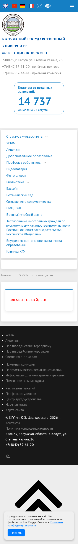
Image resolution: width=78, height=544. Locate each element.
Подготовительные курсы (24, 380)
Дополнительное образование (29, 156)
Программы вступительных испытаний (33, 370)
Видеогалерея (16, 169)
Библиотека (15, 182)
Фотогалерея (16, 175)
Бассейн (12, 188)
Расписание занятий (20, 388)
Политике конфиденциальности (35, 523)
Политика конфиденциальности (29, 428)
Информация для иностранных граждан (35, 375)
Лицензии (12, 340)
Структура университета (24, 136)
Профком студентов (20, 393)
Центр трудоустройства (23, 399)
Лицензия (13, 149)
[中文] (14, 6)
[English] (6, 6)
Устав (10, 143)
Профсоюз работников (23, 162)
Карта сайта (14, 410)
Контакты (12, 423)
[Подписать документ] (8, 455)
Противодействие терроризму (28, 346)
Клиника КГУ (15, 251)
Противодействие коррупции (27, 351)
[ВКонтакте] (8, 450)
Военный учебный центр (24, 214)
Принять (16, 533)
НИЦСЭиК (13, 208)
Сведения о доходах (21, 356)
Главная (6, 275)
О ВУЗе (23, 275)
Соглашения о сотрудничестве (29, 201)
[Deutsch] (22, 6)
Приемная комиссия (20, 364)
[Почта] (39, 6)
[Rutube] (17, 450)
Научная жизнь (16, 404)
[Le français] (31, 6)
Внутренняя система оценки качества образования (34, 242)
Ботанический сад (19, 195)
